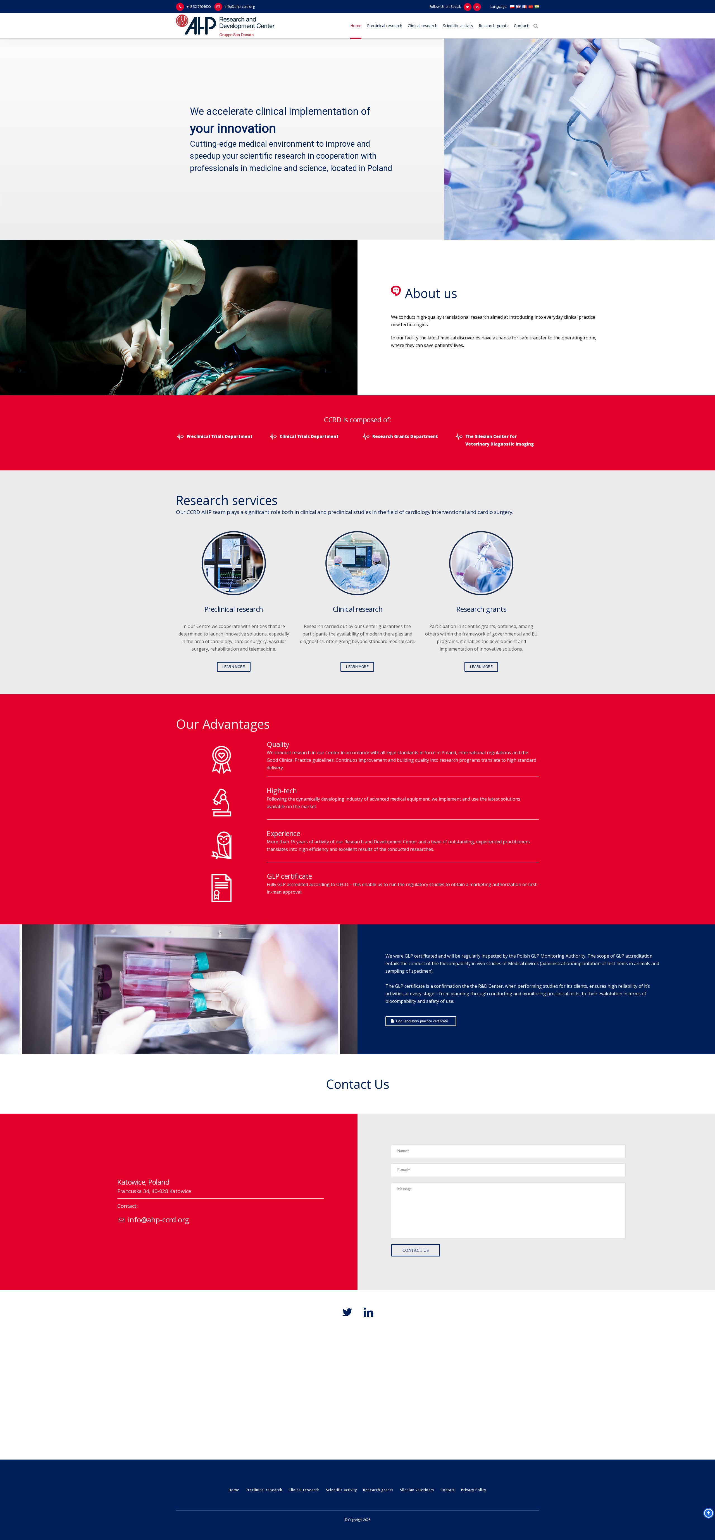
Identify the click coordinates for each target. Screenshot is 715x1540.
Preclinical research (264, 1489)
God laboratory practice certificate (422, 1021)
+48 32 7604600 (199, 6)
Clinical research (304, 1489)
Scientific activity (341, 1489)
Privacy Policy (473, 1489)
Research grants (378, 1489)
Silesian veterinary (417, 1489)
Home (234, 1489)
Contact (447, 1489)
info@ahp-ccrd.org (240, 6)
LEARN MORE (233, 667)
